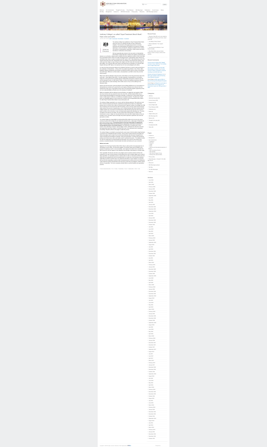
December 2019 (152, 291)
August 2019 (151, 298)
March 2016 (151, 387)
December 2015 (152, 391)
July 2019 (151, 300)
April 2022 (151, 249)
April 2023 (151, 233)
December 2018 (152, 315)
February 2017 (152, 362)
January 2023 (152, 240)
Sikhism (150, 118)
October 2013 (152, 438)
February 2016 (152, 389)
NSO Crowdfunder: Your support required (155, 44)
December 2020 (152, 269)
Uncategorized (152, 124)
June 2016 (151, 380)
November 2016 (152, 369)
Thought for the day (153, 120)
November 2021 (152, 253)
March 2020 (151, 284)
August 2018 (151, 324)
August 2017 (151, 351)
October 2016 (152, 371)
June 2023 (151, 229)
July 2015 (151, 400)
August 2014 (151, 420)
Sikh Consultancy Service (155, 150)
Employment (151, 102)
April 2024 (151, 215)
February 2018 (152, 338)
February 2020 (152, 287)
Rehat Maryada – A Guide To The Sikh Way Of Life (157, 159)
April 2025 (151, 202)
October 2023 (152, 224)
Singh (110, 38)
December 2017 (152, 342)
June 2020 (151, 278)
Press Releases (120, 38)
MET (136, 168)
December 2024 (152, 206)
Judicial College (131, 168)
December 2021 (152, 251)
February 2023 (152, 238)
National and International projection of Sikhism (157, 148)
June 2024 (151, 213)
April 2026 (151, 182)
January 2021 (152, 266)
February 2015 (152, 407)
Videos (150, 127)
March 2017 (151, 360)
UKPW (150, 122)
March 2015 (151, 405)
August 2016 (151, 376)
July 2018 (151, 327)
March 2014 (151, 427)
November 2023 (152, 222)
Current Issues (114, 38)
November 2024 (152, 209)
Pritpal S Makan (164, 445)
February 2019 (152, 311)
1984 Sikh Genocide (153, 98)
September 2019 (152, 295)
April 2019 (151, 307)
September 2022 (152, 242)
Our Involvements (153, 139)
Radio (150, 111)
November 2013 (152, 436)
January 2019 (152, 313)
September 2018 (152, 322)
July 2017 (151, 353)
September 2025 (152, 195)
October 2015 (152, 396)
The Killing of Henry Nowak (155, 41)
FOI (113, 168)
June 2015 (151, 402)
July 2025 (151, 197)
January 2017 (152, 364)
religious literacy (152, 113)
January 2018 (152, 340)
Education (151, 142)
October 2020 (152, 273)
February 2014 (152, 429)
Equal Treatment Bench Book (106, 168)
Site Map (151, 167)
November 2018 (152, 318)
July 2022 (151, 246)
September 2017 (152, 349)
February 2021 (152, 264)
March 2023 (151, 235)
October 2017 (152, 347)
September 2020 (152, 275)
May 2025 (151, 200)
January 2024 (152, 217)
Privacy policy (152, 156)
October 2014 (152, 416)
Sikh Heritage (152, 151)
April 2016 (151, 385)
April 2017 (151, 358)
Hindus (116, 168)
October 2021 (152, 255)
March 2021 (151, 262)
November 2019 (152, 293)
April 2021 (151, 260)
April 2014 (151, 425)
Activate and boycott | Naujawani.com (156, 74)
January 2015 (152, 409)
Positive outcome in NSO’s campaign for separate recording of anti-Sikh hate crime (157, 71)
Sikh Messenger (152, 115)
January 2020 (152, 289)
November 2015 (152, 393)
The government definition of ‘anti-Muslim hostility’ (156, 48)
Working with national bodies (155, 154)
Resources (151, 162)
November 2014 (152, 413)
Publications (151, 109)
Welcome (151, 171)
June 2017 (151, 356)
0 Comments (126, 38)
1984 (150, 95)
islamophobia (121, 168)
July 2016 (151, 378)
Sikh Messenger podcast (154, 164)
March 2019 (151, 309)
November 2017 (152, 344)
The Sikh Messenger (153, 169)
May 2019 (151, 304)
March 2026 (151, 184)
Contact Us (151, 135)
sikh (139, 168)
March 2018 (151, 336)
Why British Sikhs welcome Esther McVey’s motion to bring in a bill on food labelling (156, 53)
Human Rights (152, 104)
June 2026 (151, 180)
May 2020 (151, 280)
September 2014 (152, 418)
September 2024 (152, 211)
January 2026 (152, 188)
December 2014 (152, 411)
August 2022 (151, 244)
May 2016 (151, 382)
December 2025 (152, 191)
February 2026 (152, 186)
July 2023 (151, 226)
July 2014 (151, 422)
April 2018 (151, 333)
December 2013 (152, 434)
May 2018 (151, 331)
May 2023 (151, 231)
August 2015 (151, 398)
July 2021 (151, 258)
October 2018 (152, 320)
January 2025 (152, 204)
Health (150, 144)
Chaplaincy (151, 141)
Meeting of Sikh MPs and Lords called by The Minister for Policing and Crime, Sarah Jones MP (157, 38)
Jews (126, 168)
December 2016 (152, 367)
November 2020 (152, 271)
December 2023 (152, 220)
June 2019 (151, 302)
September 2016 (152, 373)
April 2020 (151, 282)
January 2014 (152, 431)
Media (150, 145)
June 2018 (151, 329)
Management (152, 137)
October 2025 (152, 193)
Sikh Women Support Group (155, 153)
